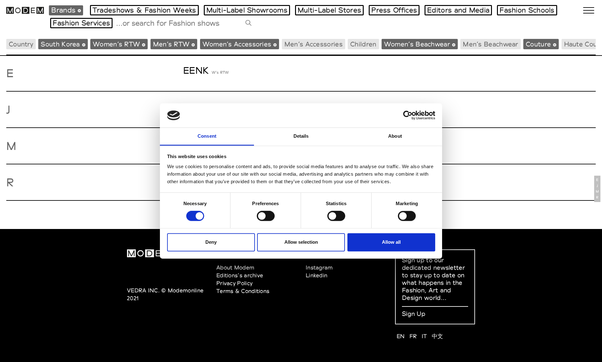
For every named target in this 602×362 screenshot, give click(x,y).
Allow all (391, 242)
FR (413, 336)
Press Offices (394, 10)
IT (424, 336)
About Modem (235, 267)
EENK (196, 70)
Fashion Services (81, 23)
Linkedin (316, 275)
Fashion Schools (527, 10)
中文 (437, 336)
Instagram (319, 267)
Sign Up (413, 313)
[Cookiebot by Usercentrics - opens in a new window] (407, 115)
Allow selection (301, 242)
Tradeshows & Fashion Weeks (144, 10)
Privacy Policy (234, 283)
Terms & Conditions (242, 291)
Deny (211, 242)
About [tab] (395, 136)
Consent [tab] (207, 136)
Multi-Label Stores (329, 10)
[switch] (266, 216)
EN (401, 336)
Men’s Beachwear (490, 44)
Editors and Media (458, 10)
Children (363, 44)
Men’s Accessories (313, 44)
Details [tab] (301, 136)
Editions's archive (239, 275)
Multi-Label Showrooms (247, 10)
